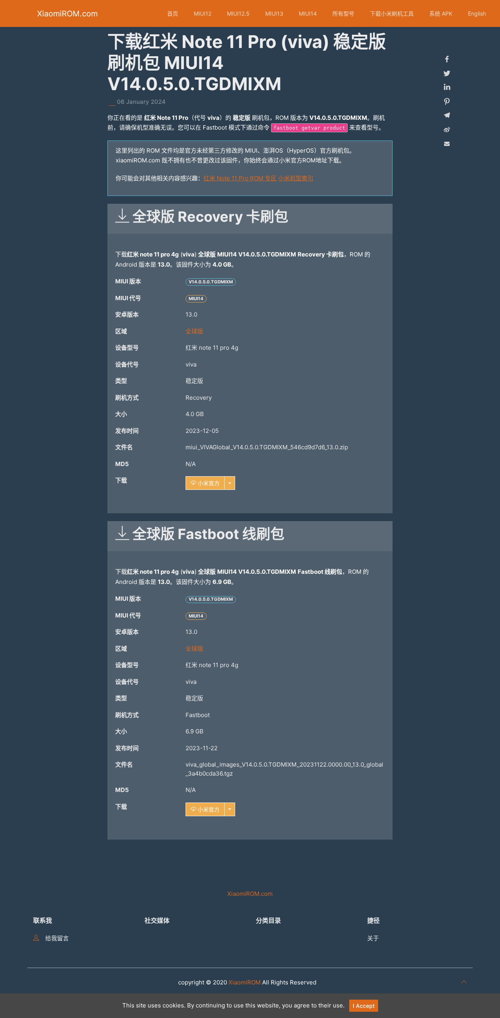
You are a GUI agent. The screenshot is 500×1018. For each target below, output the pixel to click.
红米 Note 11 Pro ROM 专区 (240, 178)
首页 (172, 13)
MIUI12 (202, 13)
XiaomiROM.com (67, 13)
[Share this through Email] (447, 144)
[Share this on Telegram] (447, 116)
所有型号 (343, 13)
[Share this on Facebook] (447, 59)
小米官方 (208, 483)
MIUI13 (274, 13)
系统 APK (440, 13)
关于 (373, 938)
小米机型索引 (295, 178)
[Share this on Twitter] (447, 73)
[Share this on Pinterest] (447, 101)
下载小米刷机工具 (392, 13)
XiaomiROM (245, 982)
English (477, 13)
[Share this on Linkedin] (447, 87)
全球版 (194, 331)
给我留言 (57, 938)
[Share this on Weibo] (447, 130)
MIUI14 (308, 13)
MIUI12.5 (238, 13)
